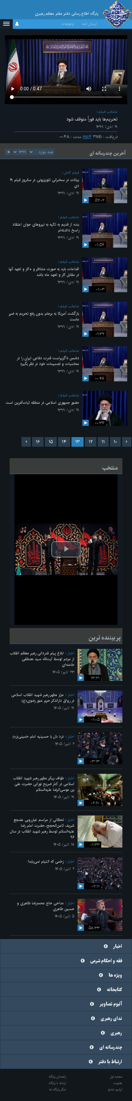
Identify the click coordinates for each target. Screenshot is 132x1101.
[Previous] (126, 442)
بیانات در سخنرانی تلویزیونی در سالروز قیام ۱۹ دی (44, 183)
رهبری (116, 1033)
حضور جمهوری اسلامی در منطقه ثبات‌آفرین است (42, 403)
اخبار (70, 653)
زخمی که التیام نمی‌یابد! (46, 861)
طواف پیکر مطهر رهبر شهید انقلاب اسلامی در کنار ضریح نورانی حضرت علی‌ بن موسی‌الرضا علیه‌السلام (43, 784)
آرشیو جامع (115, 1089)
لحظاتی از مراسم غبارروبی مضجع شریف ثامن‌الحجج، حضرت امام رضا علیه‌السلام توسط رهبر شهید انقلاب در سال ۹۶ (42, 828)
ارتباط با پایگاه (57, 1083)
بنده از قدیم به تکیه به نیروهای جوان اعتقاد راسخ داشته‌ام (45, 227)
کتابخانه (114, 989)
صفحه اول (116, 1076)
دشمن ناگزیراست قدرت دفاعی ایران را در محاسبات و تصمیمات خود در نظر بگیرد (48, 361)
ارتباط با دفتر (110, 1061)
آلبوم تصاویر (111, 1004)
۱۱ (103, 442)
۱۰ (115, 442)
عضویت (117, 1083)
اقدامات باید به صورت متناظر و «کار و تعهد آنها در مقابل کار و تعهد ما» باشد (44, 272)
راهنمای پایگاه (57, 1076)
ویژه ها (115, 975)
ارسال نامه (89, 24)
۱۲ (91, 442)
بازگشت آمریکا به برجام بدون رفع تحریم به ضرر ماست (43, 316)
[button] (6, 24)
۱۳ (77, 442)
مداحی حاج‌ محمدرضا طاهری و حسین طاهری (45, 906)
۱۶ (38, 442)
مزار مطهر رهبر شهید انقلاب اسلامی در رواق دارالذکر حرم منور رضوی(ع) (42, 698)
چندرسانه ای (110, 1047)
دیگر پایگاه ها (57, 1089)
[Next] (26, 442)
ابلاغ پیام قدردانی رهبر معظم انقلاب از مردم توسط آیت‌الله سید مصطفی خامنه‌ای (42, 659)
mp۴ (87, 137)
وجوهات (67, 24)
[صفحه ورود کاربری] (17, 24)
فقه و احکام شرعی (106, 960)
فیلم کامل (71, 173)
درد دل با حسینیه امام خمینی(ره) (38, 736)
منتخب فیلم (108, 112)
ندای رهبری (111, 1018)
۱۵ (51, 442)
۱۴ (64, 442)
